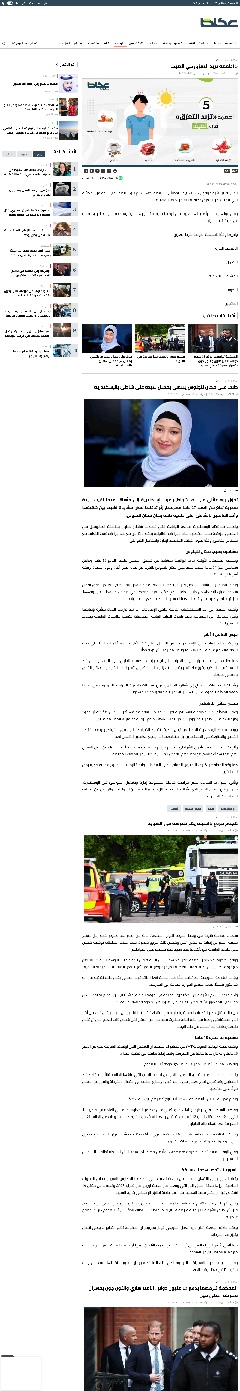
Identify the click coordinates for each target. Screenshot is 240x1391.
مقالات (107, 43)
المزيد (65, 43)
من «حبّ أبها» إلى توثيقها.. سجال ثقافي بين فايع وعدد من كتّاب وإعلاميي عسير (30, 130)
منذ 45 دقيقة (50, 138)
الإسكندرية (228, 808)
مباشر (78, 43)
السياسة (44, 266)
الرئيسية (231, 43)
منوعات (120, 43)
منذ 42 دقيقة (50, 114)
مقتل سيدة (193, 808)
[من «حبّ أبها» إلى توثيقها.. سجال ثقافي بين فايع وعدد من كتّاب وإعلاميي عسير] (68, 130)
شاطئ (174, 808)
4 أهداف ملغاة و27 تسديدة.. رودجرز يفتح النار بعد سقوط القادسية (31, 107)
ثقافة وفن (136, 43)
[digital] (46, 3)
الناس (46, 185)
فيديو (178, 43)
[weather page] (31, 3)
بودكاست (153, 43)
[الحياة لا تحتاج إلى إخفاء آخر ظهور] (68, 83)
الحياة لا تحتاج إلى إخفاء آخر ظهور (35, 83)
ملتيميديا (92, 43)
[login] (23, 3)
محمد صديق (231, 490)
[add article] (38, 3)
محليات (216, 43)
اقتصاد (190, 43)
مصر (211, 808)
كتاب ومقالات (49, 76)
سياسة (203, 43)
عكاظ (232, 60)
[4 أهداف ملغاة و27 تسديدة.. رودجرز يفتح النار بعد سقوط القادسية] (68, 107)
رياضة (167, 43)
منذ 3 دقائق (51, 91)
